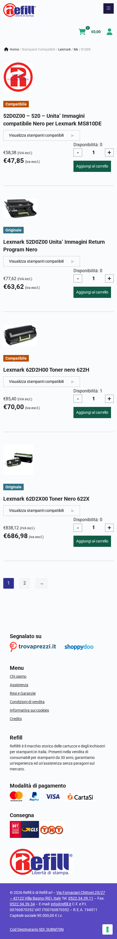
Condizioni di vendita (27, 702)
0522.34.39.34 (22, 904)
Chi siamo (18, 676)
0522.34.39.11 (80, 898)
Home (14, 49)
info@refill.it (61, 904)
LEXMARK (64, 49)
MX (76, 49)
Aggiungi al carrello (92, 166)
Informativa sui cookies (29, 710)
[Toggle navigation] (108, 8)
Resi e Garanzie (23, 693)
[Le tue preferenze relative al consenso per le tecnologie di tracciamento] (107, 929)
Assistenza (19, 685)
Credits (16, 719)
